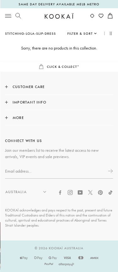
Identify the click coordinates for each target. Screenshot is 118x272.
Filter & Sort (80, 33)
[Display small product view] (111, 33)
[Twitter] (90, 192)
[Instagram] (70, 192)
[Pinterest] (100, 192)
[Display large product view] (104, 33)
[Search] (18, 15)
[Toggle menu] (8, 15)
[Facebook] (60, 192)
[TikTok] (110, 192)
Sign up (110, 171)
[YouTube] (80, 192)
